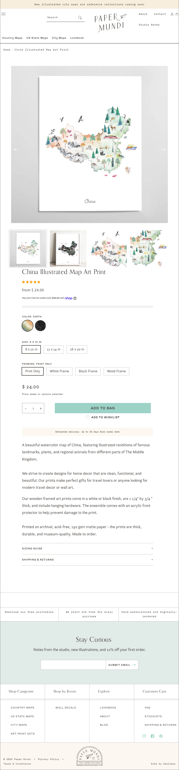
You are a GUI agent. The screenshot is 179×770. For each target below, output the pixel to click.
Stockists (153, 716)
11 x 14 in (53, 349)
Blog (104, 724)
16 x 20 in (77, 349)
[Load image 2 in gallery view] (68, 249)
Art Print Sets (23, 733)
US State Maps (37, 37)
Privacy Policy (48, 759)
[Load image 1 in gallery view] (28, 249)
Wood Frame (116, 371)
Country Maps (12, 37)
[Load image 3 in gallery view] (108, 249)
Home (6, 49)
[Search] (80, 17)
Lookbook (77, 37)
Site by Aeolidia (163, 763)
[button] (3, 14)
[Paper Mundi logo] (110, 23)
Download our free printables (29, 612)
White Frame (59, 371)
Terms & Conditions (17, 763)
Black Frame (88, 371)
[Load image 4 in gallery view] (148, 249)
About (143, 14)
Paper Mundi (22, 759)
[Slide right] (163, 150)
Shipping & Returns (161, 724)
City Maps (59, 37)
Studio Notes (149, 24)
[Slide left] (16, 150)
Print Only (32, 371)
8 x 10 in (31, 349)
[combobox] (65, 17)
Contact (160, 14)
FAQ (147, 707)
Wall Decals (65, 707)
